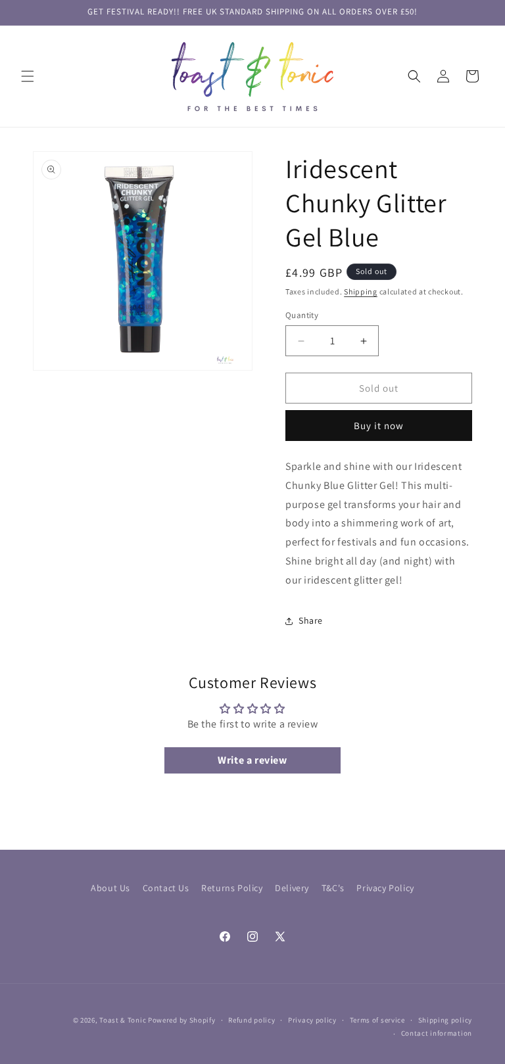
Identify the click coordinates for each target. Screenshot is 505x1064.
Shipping (360, 291)
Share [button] (311, 620)
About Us (110, 888)
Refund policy (251, 1020)
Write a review (252, 760)
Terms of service (377, 1020)
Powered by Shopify (182, 1020)
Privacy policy (312, 1020)
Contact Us (166, 888)
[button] (27, 76)
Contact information (436, 1033)
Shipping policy (445, 1020)
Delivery (292, 888)
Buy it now (379, 425)
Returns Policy (231, 888)
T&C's (333, 888)
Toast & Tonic (123, 1020)
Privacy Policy (385, 888)
